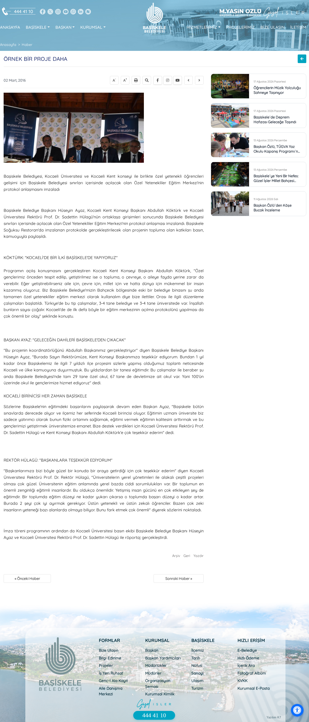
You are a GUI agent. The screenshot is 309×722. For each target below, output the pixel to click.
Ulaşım (197, 680)
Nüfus (196, 665)
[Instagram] (167, 80)
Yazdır (198, 555)
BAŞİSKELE (36, 27)
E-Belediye (247, 650)
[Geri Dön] (302, 58)
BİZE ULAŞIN (272, 27)
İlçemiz (197, 650)
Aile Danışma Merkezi (110, 691)
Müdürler (153, 673)
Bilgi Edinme (110, 658)
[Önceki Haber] (188, 80)
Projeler (106, 665)
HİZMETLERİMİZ (202, 27)
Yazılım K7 (273, 717)
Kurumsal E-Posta (254, 688)
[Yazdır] (136, 80)
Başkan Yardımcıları (163, 658)
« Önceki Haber (27, 578)
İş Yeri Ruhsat (111, 673)
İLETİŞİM (298, 27)
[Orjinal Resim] (147, 80)
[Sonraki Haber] (199, 80)
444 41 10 (23, 11)
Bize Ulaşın (108, 650)
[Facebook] (157, 80)
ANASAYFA (10, 27)
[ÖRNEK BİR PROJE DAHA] (74, 127)
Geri (186, 555)
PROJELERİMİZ (240, 27)
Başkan (151, 650)
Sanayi (197, 673)
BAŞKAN (63, 27)
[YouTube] (177, 80)
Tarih (195, 658)
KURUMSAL (91, 27)
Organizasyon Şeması (157, 683)
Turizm (197, 688)
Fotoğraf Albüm (252, 673)
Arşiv (176, 555)
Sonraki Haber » (178, 578)
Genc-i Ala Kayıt (113, 680)
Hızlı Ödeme (248, 658)
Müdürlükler (156, 665)
